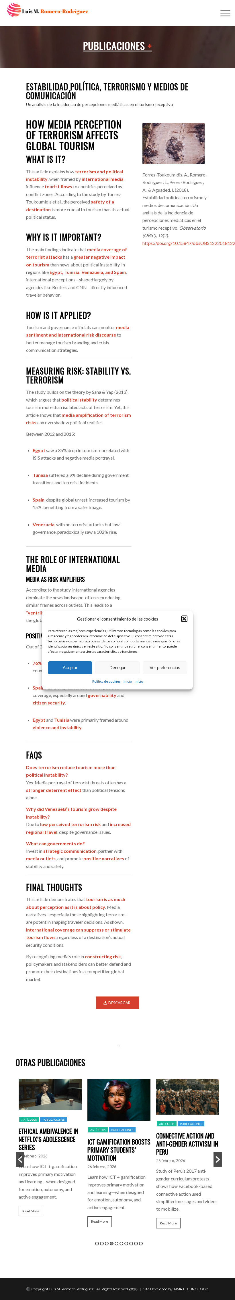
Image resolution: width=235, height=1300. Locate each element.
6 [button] (121, 1243)
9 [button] (136, 1243)
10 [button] (141, 1243)
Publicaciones (117, 45)
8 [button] (131, 1243)
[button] (184, 618)
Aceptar (70, 667)
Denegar (117, 667)
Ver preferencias (165, 667)
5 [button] (116, 1243)
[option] (50, 1150)
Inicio (128, 681)
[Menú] (222, 13)
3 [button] (107, 1243)
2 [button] (102, 1243)
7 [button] (126, 1243)
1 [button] (97, 1243)
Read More (30, 1211)
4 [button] (111, 1243)
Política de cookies (106, 681)
